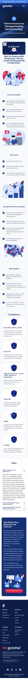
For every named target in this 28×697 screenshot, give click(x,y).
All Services (6, 617)
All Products (6, 615)
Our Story (5, 630)
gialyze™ (5, 612)
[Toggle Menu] (23, 6)
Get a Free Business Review (13, 590)
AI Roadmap (6, 635)
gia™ (4, 632)
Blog (16, 612)
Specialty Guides (19, 615)
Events (17, 617)
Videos (17, 620)
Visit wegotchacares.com (10, 660)
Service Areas (6, 643)
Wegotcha (5, 637)
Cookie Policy (16, 676)
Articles (17, 623)
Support (17, 634)
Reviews (5, 640)
